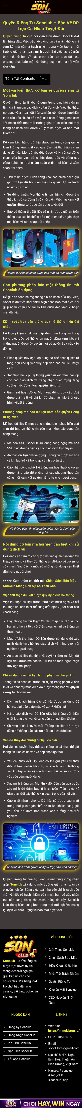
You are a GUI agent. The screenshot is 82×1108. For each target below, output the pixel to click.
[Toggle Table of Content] (41, 79)
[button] (5, 7)
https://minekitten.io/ (64, 1031)
